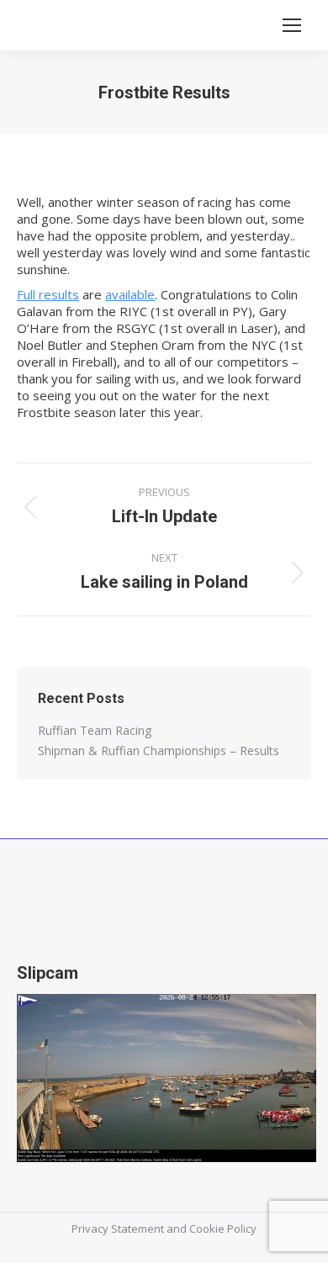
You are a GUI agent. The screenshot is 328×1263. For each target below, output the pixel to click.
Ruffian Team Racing (94, 730)
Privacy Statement (117, 1228)
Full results (48, 294)
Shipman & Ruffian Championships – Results (158, 750)
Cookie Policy (223, 1228)
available (130, 294)
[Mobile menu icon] (292, 25)
